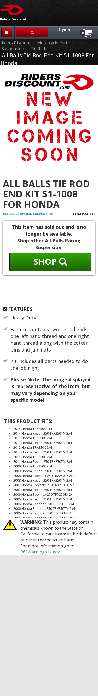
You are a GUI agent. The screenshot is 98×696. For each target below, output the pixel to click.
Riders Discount (16, 42)
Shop (46, 261)
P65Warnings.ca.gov (40, 552)
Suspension (13, 48)
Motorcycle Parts (53, 42)
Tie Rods (39, 48)
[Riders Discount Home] (12, 10)
